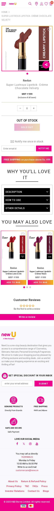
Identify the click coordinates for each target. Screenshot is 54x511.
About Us (13, 481)
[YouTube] (37, 443)
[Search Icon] (30, 3)
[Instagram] (30, 443)
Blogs (46, 491)
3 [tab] (30, 287)
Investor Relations (14, 491)
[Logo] (13, 4)
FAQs (35, 486)
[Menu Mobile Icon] (3, 4)
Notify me (43, 148)
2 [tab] (27, 287)
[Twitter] (23, 443)
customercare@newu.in (27, 470)
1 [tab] (27, 74)
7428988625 (27, 457)
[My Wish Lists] (46, 3)
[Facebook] (17, 443)
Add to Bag (13, 282)
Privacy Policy (13, 486)
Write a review (27, 317)
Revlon (27, 80)
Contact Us (33, 491)
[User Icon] (41, 3)
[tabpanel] (13, 258)
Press (44, 486)
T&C (27, 486)
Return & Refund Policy (33, 481)
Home (5, 12)
